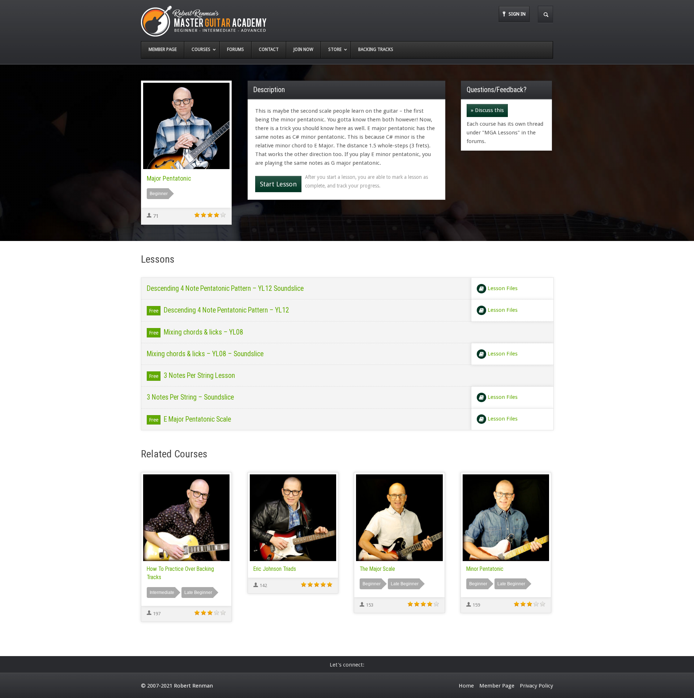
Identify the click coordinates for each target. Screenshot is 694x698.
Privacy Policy (536, 685)
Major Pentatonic (169, 178)
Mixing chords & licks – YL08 (203, 332)
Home (466, 685)
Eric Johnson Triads (274, 569)
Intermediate (162, 592)
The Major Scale (377, 569)
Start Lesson (278, 184)
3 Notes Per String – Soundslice (190, 397)
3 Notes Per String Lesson (199, 375)
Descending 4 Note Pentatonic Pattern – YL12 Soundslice (225, 288)
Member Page (496, 685)
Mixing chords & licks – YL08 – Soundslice (205, 354)
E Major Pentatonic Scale (197, 419)
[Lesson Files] (481, 288)
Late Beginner (198, 592)
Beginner (159, 193)
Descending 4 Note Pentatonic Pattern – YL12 (226, 310)
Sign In (517, 14)
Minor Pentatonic (485, 569)
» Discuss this (487, 110)
